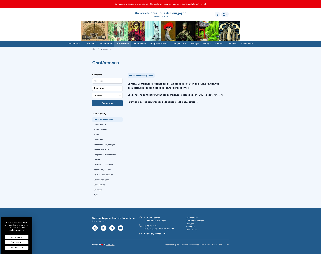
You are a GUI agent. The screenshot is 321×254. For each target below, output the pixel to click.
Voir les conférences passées (141, 75)
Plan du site (205, 245)
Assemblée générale (102, 170)
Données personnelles (190, 245)
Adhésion (190, 226)
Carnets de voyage (101, 180)
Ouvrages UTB (178, 43)
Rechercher (107, 103)
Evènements (247, 43)
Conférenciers (139, 43)
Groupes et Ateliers (159, 43)
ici (197, 101)
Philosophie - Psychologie (104, 144)
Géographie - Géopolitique (105, 155)
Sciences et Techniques (103, 165)
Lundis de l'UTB (100, 124)
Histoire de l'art (100, 129)
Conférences (122, 43)
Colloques (98, 190)
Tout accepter (16, 237)
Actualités (91, 43)
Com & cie (110, 244)
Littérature (98, 139)
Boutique (207, 43)
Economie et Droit (101, 150)
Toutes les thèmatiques (103, 119)
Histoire (97, 134)
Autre (96, 195)
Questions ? (232, 43)
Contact (219, 43)
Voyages (195, 43)
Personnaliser (17, 247)
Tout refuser (16, 242)
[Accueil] (93, 49)
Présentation (74, 43)
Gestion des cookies (220, 245)
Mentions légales (172, 245)
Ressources (191, 229)
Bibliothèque (106, 43)
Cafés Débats (99, 185)
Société (97, 160)
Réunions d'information (103, 175)
